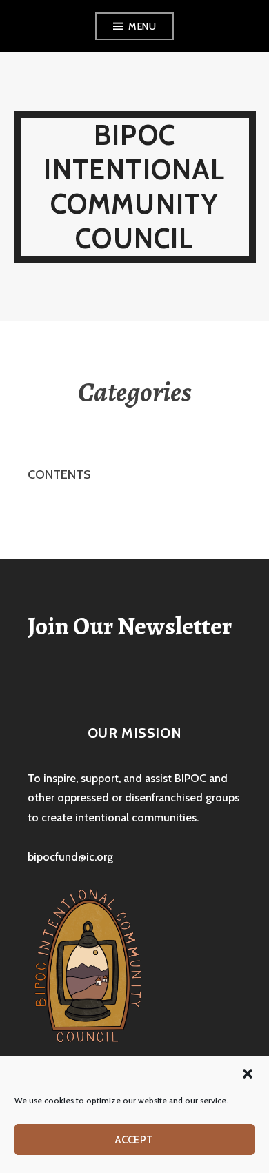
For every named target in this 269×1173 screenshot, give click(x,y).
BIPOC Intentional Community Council (134, 186)
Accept (134, 1140)
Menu (142, 26)
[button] (248, 1074)
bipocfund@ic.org (70, 856)
